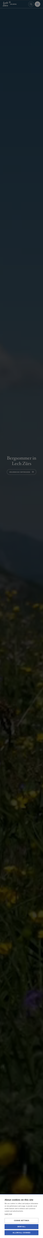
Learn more (8, 1214)
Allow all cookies (21, 1233)
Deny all (21, 1226)
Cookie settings (21, 1220)
